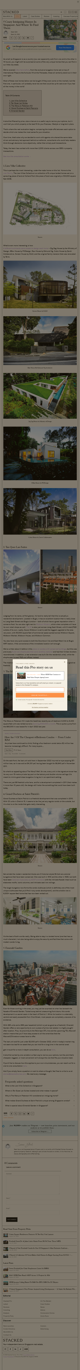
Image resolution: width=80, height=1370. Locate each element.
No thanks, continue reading (40, 707)
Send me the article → (40, 695)
